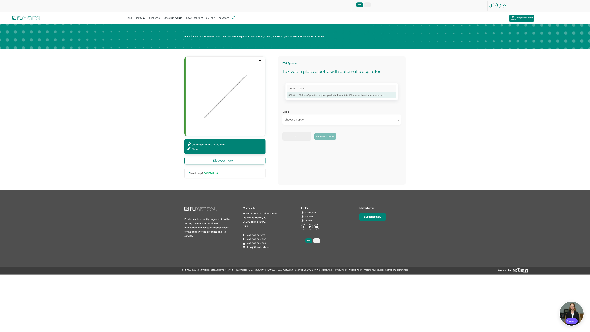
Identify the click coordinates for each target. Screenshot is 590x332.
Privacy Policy (340, 270)
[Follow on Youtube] (504, 5)
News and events (173, 18)
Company (140, 18)
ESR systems (264, 36)
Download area (194, 18)
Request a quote (325, 136)
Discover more (223, 160)
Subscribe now (372, 216)
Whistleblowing (324, 270)
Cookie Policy (355, 270)
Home (129, 18)
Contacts (224, 18)
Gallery (210, 18)
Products (154, 18)
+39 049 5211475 (256, 235)
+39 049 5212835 (256, 239)
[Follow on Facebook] (491, 5)
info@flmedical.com (258, 247)
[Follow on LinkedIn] (498, 5)
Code (286, 111)
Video (308, 220)
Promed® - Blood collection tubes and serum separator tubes (224, 36)
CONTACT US (211, 173)
